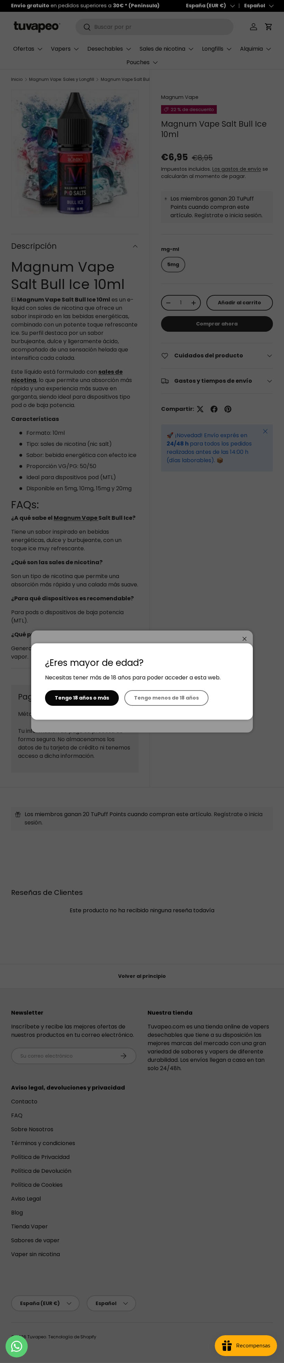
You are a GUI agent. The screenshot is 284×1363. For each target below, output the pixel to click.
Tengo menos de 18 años (166, 697)
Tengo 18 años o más (82, 697)
